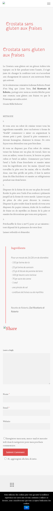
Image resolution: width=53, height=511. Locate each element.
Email (6, 407)
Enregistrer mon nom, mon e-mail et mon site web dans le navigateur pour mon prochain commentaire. (25, 442)
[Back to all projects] (12, 484)
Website (6, 421)
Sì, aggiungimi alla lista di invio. (22, 458)
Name (6, 394)
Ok (26, 508)
